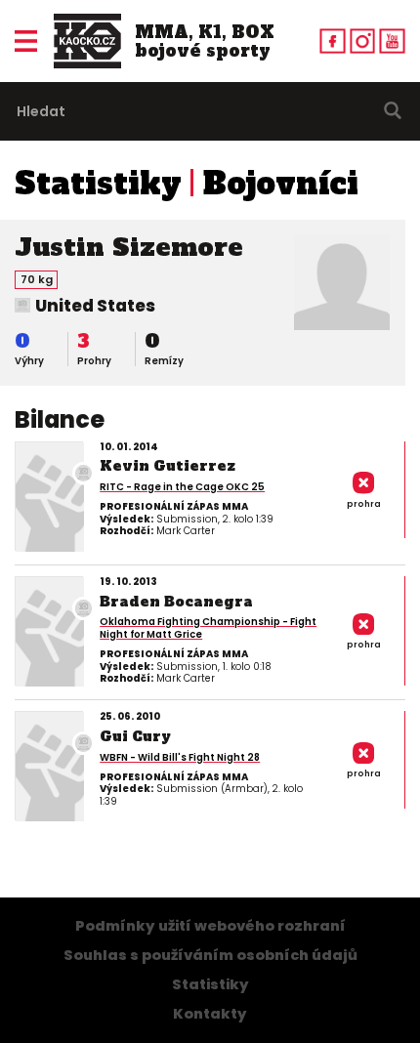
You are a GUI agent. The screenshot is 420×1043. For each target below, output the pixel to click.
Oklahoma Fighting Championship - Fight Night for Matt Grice (208, 628)
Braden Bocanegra (176, 601)
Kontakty (210, 1013)
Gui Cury (135, 736)
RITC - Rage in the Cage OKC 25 (182, 486)
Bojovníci (280, 183)
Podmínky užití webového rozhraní (210, 926)
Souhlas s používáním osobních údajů (210, 955)
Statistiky (98, 183)
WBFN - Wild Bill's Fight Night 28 (180, 757)
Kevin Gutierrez (167, 466)
